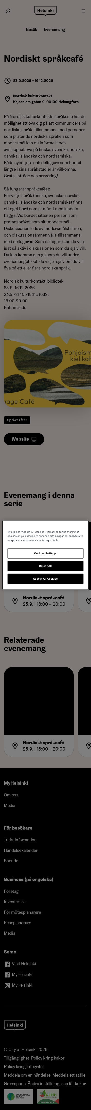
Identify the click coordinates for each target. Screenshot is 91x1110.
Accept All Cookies (45, 578)
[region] (45, 555)
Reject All (45, 566)
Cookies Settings (45, 553)
